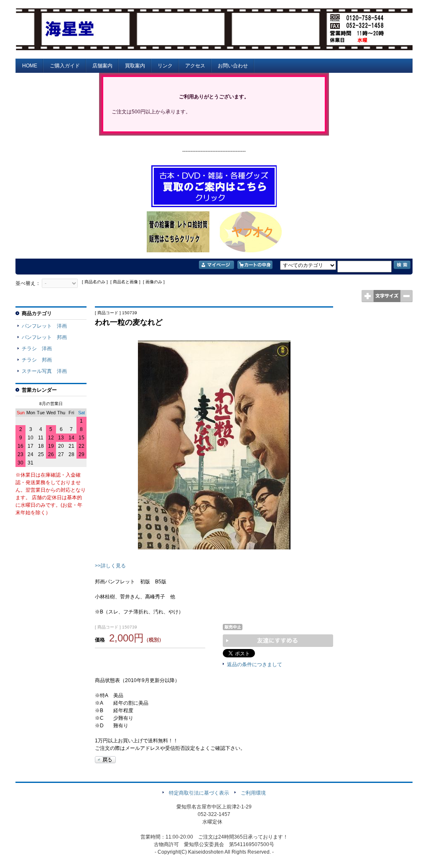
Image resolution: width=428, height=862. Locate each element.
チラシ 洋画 (37, 348)
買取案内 (135, 66)
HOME (29, 66)
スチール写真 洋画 (44, 371)
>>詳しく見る (110, 566)
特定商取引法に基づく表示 (199, 793)
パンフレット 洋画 (44, 326)
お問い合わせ (233, 66)
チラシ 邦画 (37, 360)
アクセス (195, 66)
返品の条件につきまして (254, 664)
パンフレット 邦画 (44, 337)
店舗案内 (102, 66)
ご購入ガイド (65, 66)
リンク (165, 66)
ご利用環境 (253, 793)
